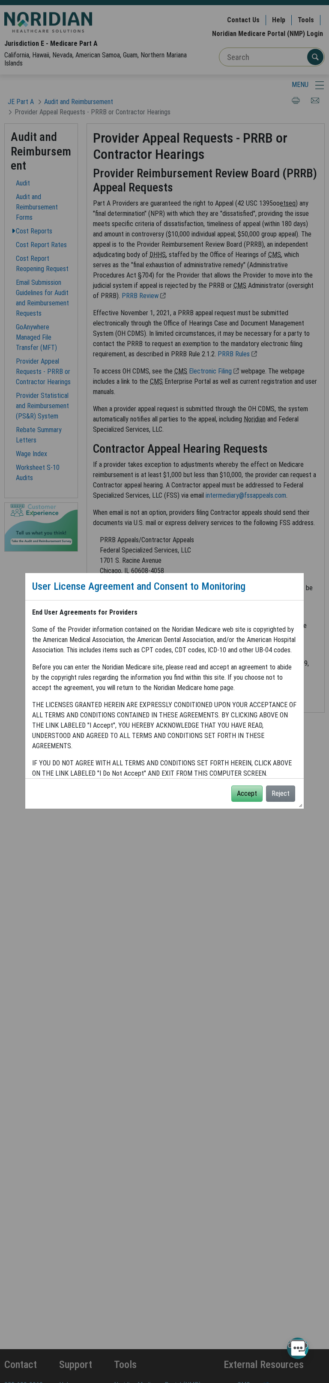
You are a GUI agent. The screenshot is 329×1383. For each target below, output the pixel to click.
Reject (281, 793)
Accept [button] (247, 793)
